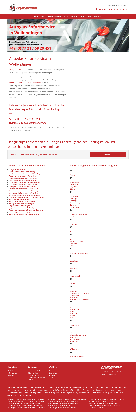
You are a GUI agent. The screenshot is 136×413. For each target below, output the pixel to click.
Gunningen (74, 232)
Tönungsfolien (33, 373)
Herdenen (73, 244)
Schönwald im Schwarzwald (79, 293)
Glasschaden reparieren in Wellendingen (22, 172)
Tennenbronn (74, 309)
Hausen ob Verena (76, 241)
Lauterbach (74, 261)
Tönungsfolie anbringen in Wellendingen (22, 201)
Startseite (39, 16)
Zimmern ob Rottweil (77, 356)
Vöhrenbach (74, 341)
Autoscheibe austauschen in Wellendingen (23, 176)
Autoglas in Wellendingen (17, 169)
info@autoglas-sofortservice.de (29, 122)
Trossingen (74, 313)
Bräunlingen (74, 185)
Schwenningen (75, 295)
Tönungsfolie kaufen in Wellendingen (21, 204)
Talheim (72, 307)
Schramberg (74, 291)
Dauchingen (74, 196)
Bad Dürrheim (74, 182)
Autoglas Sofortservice (18, 69)
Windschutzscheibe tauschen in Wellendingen (24, 195)
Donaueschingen (75, 203)
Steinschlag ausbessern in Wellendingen (22, 180)
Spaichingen (74, 297)
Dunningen (73, 205)
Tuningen (73, 316)
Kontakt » (108, 154)
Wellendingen (74, 349)
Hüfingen (73, 246)
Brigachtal (73, 187)
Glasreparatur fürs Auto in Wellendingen (22, 187)
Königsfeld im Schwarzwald (79, 253)
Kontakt (98, 16)
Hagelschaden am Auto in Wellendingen (22, 208)
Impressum (52, 375)
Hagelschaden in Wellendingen (19, 206)
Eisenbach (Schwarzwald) (78, 215)
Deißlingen (73, 201)
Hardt (72, 239)
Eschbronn (73, 217)
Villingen (73, 333)
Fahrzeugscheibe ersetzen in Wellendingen (23, 189)
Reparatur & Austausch (36, 371)
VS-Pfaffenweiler (75, 339)
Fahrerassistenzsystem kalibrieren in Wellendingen (26, 210)
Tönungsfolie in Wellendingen (19, 199)
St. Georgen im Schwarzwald (80, 300)
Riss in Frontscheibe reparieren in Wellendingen (25, 174)
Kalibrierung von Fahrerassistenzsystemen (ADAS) (36, 377)
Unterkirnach (74, 325)
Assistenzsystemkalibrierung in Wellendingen (24, 214)
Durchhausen (74, 207)
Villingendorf (74, 337)
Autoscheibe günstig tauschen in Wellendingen (24, 182)
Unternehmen (54, 16)
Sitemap (51, 377)
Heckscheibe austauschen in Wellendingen (23, 178)
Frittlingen (73, 224)
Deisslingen (74, 199)
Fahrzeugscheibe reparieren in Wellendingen (24, 191)
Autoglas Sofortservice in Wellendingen (25, 83)
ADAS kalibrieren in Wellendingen (20, 212)
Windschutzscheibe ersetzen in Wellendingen (24, 193)
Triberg (72, 311)
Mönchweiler (74, 268)
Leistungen (71, 16)
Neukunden (85, 16)
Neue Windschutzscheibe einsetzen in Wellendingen (26, 197)
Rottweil (72, 283)
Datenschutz (53, 373)
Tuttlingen (73, 318)
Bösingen (73, 189)
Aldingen (73, 175)
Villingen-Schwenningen (78, 335)
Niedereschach (75, 276)
